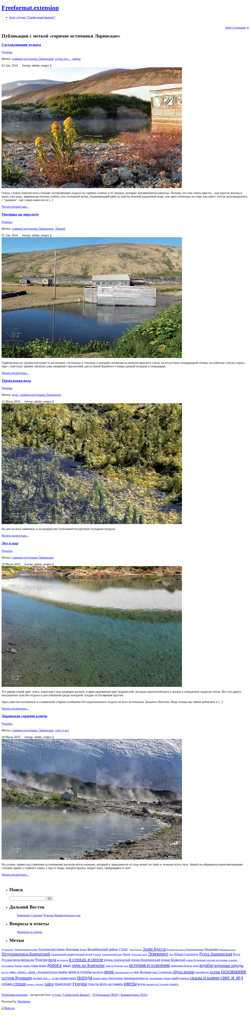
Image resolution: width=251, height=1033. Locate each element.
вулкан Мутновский (196, 960)
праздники (115, 978)
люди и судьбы (80, 972)
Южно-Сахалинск (186, 954)
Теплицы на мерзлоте (20, 214)
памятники (68, 978)
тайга (49, 984)
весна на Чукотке (34, 960)
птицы (167, 978)
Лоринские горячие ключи (24, 716)
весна (16, 960)
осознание (233, 971)
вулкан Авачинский (117, 960)
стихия (19, 983)
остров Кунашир (17, 977)
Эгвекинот (158, 953)
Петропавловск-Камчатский (26, 954)
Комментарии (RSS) (134, 994)
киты (196, 965)
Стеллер (97, 954)
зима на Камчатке (88, 965)
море (109, 971)
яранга (174, 984)
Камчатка (23, 915)
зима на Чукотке (114, 965)
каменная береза (181, 965)
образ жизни (183, 972)
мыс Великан (143, 972)
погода (84, 977)
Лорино (60, 228)
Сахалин (36, 915)
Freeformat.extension (30, 7)
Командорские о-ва (67, 915)
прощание (155, 978)
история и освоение (149, 965)
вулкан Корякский (173, 960)
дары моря (38, 965)
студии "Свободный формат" (71, 994)
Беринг (83, 949)
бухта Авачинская (215, 954)
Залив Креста (154, 949)
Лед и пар (10, 543)
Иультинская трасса (176, 949)
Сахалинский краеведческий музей (71, 954)
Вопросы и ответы (29, 932)
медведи (98, 972)
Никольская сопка (227, 949)
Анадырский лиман (51, 949)
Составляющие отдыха (21, 45)
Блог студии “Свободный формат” (32, 17)
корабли (206, 965)
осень (215, 971)
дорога (54, 965)
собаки (7, 984)
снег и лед (62, 730)
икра (126, 966)
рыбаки (184, 978)
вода (15, 394)
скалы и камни (205, 977)
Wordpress (23, 1001)
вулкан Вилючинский (145, 960)
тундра (79, 983)
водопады (62, 960)
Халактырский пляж (112, 954)
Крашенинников (195, 949)
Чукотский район (139, 954)
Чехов (126, 954)
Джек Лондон (135, 949)
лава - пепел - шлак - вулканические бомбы (38, 972)
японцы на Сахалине (157, 984)
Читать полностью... (15, 206)
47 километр (7, 949)
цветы (76, 58)
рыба (175, 978)
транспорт (63, 984)
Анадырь (72, 949)
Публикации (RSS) (105, 994)
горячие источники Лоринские (33, 58)
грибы (26, 965)
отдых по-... (63, 58)
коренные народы (228, 965)
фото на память (111, 984)
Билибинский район (102, 949)
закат (66, 965)
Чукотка (7, 52)
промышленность (136, 978)
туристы (93, 984)
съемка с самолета (35, 984)
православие (100, 978)
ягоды (141, 984)
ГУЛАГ (123, 949)
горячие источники (217, 960)
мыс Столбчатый (162, 972)
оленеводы (202, 972)
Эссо (171, 954)
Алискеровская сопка (25, 949)
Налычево (211, 949)
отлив (55, 978)
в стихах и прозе (86, 959)
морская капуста (124, 972)
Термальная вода (16, 381)
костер (5, 972)
